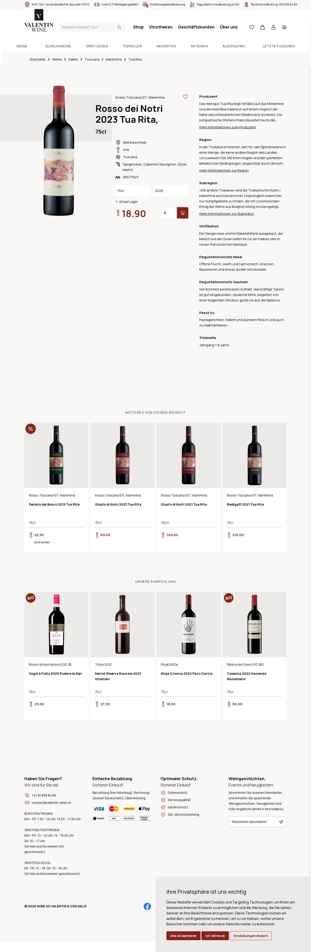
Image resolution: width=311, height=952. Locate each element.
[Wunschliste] (251, 27)
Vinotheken (161, 27)
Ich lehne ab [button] (215, 936)
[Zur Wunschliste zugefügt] (185, 96)
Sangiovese (132, 164)
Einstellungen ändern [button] (251, 936)
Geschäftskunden (196, 27)
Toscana (130, 157)
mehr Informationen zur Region (224, 170)
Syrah (182, 164)
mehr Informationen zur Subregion (226, 213)
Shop (138, 27)
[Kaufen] (182, 213)
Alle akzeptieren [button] (183, 936)
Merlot (128, 169)
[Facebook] (147, 906)
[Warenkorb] (262, 27)
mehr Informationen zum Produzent (227, 127)
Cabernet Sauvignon (159, 164)
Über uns (229, 27)
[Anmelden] (273, 27)
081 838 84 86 (288, 4)
